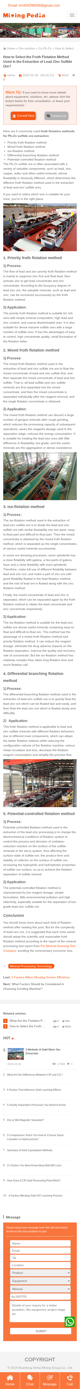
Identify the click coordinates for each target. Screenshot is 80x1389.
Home (11, 48)
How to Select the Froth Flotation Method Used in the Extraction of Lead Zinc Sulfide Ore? (28, 1026)
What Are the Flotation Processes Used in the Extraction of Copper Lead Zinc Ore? (28, 1020)
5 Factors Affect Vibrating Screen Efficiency (41, 977)
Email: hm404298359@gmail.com (34, 5)
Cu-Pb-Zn (45, 48)
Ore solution (27, 48)
